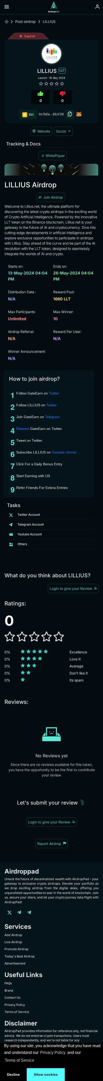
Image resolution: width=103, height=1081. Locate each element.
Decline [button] (13, 1074)
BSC (31, 114)
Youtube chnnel (64, 452)
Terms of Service (19, 1060)
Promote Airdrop (16, 949)
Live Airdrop (13, 942)
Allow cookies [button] (46, 1074)
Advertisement (15, 963)
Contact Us (12, 997)
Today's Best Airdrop (19, 956)
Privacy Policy (53, 1052)
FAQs (8, 983)
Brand (8, 990)
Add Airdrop (13, 935)
